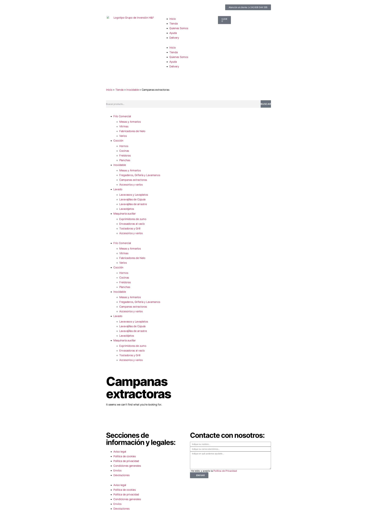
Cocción (118, 140)
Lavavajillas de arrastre (133, 204)
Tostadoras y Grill (129, 228)
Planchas (124, 160)
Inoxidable (132, 89)
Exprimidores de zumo (132, 219)
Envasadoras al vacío (132, 223)
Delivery (174, 37)
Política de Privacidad (225, 470)
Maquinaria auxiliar (124, 213)
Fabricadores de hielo (132, 131)
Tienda (173, 23)
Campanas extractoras (133, 179)
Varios (123, 135)
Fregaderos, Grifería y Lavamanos (139, 175)
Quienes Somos (178, 28)
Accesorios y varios (131, 184)
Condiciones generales (127, 465)
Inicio (172, 18)
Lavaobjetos (126, 208)
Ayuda (173, 33)
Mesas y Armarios (130, 121)
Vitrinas (123, 126)
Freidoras (125, 155)
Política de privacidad (126, 461)
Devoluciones (121, 475)
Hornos (123, 146)
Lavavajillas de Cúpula (132, 199)
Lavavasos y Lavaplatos (133, 194)
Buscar (266, 103)
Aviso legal (119, 451)
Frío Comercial (122, 116)
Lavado (117, 189)
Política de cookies (124, 456)
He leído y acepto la (214, 470)
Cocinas (124, 150)
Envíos (117, 470)
